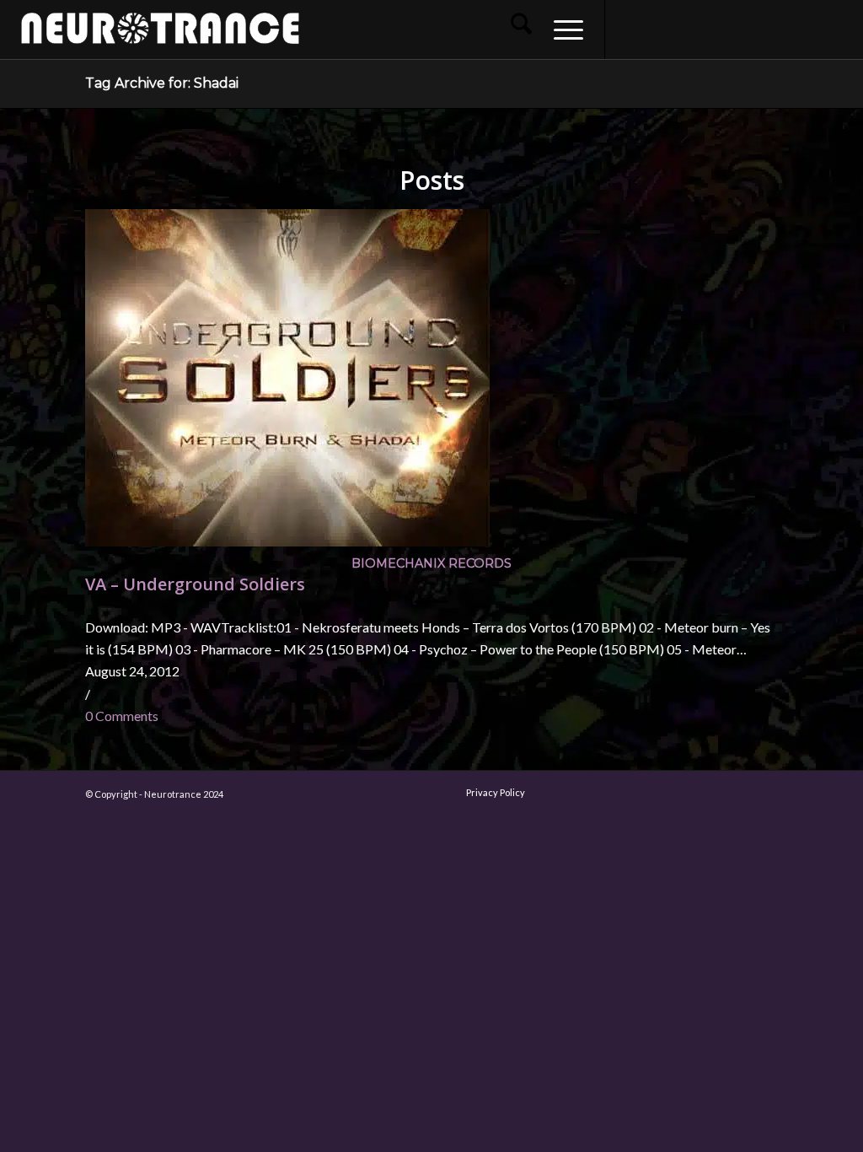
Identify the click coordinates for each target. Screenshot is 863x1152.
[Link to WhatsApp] (783, 28)
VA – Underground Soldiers (195, 584)
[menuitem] (521, 29)
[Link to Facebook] (631, 28)
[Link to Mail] (757, 28)
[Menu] (563, 29)
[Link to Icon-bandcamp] (833, 28)
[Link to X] (707, 28)
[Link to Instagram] (656, 28)
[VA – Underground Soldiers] (287, 541)
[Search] (521, 29)
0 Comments (121, 716)
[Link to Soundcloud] (732, 28)
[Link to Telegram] (808, 28)
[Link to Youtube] (681, 28)
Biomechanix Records (431, 563)
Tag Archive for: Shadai (162, 83)
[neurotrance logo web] (160, 37)
